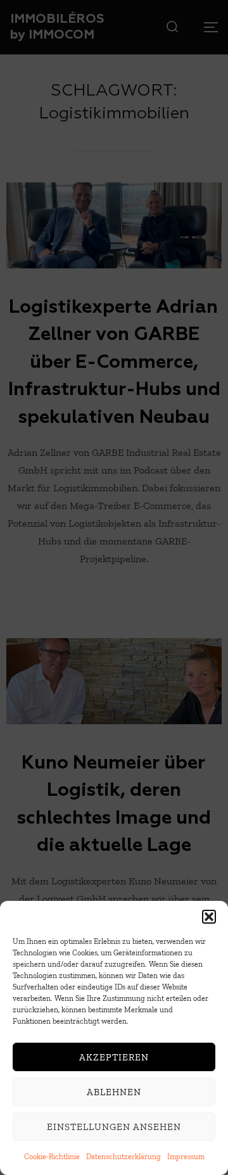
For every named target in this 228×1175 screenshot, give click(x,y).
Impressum (186, 1156)
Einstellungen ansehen (114, 1127)
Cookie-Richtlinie (52, 1156)
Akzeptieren (114, 1057)
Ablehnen (114, 1092)
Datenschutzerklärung (123, 1156)
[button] (209, 916)
